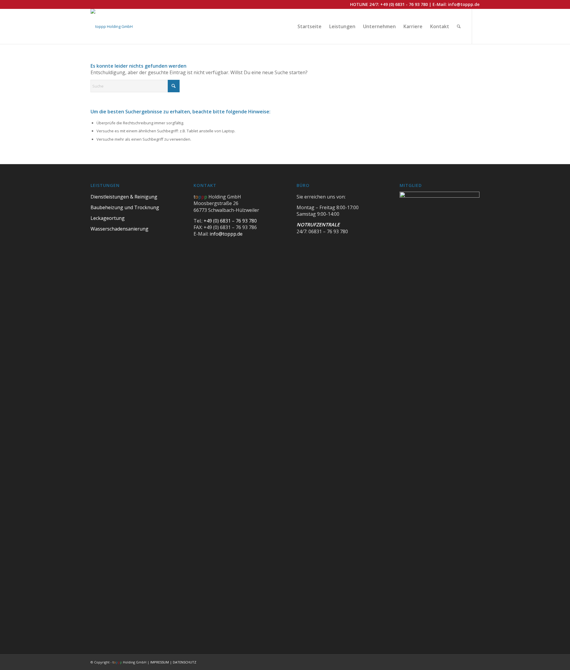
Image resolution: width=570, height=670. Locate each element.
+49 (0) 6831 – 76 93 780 (230, 220)
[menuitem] (309, 26)
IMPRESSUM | (161, 662)
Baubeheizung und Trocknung (125, 207)
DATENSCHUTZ (184, 662)
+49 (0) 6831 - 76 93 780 (404, 4)
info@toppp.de (463, 4)
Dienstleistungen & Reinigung (124, 196)
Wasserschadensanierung (119, 229)
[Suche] (459, 26)
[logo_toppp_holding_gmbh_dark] (112, 26)
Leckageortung (108, 218)
